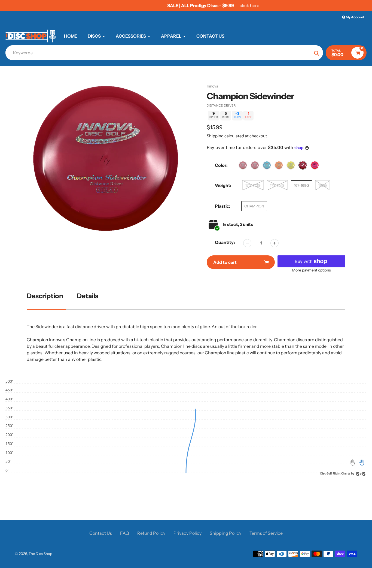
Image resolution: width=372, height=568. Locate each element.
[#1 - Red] (243, 165)
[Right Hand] (361, 462)
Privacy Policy (187, 533)
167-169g (301, 185)
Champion (254, 206)
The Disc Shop (40, 553)
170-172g (253, 185)
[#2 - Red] (255, 165)
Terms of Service (266, 533)
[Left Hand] (353, 462)
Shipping (215, 135)
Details (87, 296)
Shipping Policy (225, 533)
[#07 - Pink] (314, 165)
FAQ (124, 533)
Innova (212, 86)
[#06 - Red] (302, 165)
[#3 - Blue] (267, 165)
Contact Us (100, 533)
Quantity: (225, 242)
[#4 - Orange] (279, 165)
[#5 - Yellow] (290, 165)
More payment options (311, 270)
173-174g (277, 185)
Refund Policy (151, 533)
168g (322, 185)
